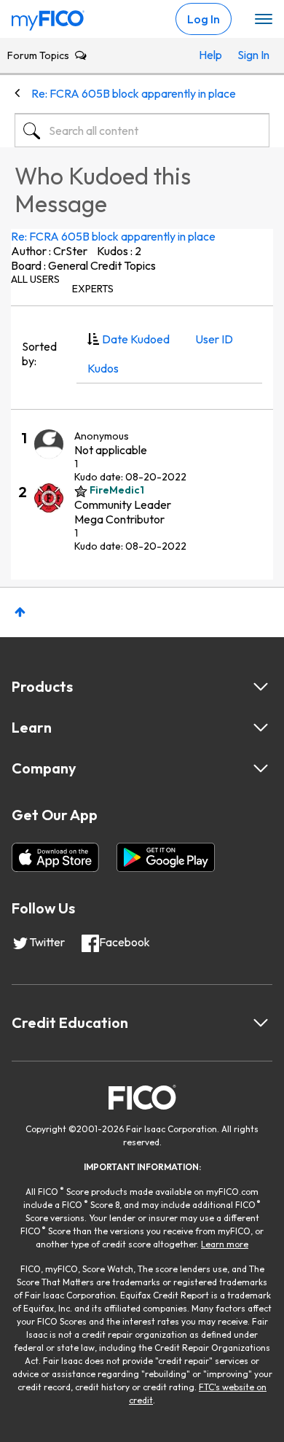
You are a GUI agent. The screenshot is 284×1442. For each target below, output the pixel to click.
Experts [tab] (93, 288)
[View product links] (260, 686)
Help (210, 54)
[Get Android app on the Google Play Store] (166, 857)
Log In (203, 19)
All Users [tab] (35, 279)
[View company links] (260, 768)
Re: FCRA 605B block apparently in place (113, 236)
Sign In (249, 54)
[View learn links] (260, 727)
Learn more (224, 1244)
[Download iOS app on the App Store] (55, 857)
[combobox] (142, 130)
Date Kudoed (136, 339)
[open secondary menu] (264, 19)
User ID (214, 339)
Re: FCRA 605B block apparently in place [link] (133, 93)
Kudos (103, 368)
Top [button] (20, 612)
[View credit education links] (260, 1022)
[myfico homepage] (48, 17)
